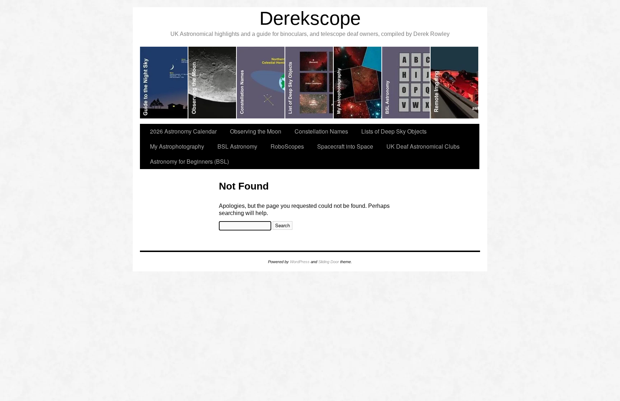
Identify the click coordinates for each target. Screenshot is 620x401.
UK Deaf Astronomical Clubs (423, 146)
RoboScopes (287, 146)
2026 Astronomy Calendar (183, 131)
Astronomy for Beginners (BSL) (189, 161)
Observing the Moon (255, 131)
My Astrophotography (177, 146)
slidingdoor (164, 82)
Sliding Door (328, 262)
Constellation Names (321, 131)
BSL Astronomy (237, 146)
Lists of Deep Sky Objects (394, 131)
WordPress (300, 262)
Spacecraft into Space (345, 146)
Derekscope (310, 18)
